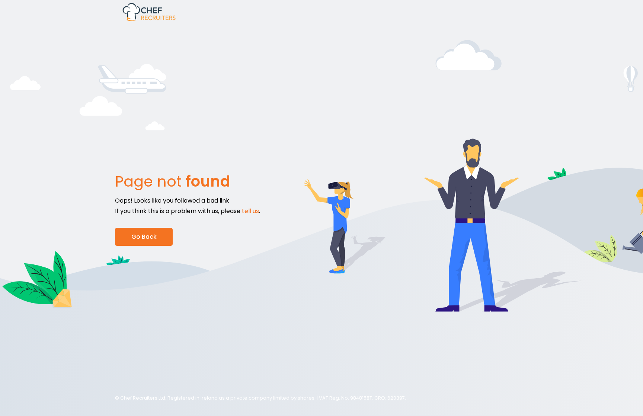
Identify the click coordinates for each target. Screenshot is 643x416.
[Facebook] (506, 398)
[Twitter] (522, 398)
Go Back (144, 236)
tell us (250, 211)
